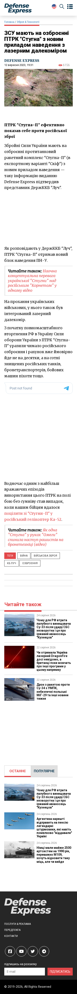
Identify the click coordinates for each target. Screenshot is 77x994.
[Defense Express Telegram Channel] (44, 951)
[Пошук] (61, 7)
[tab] (17, 771)
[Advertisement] (38, 731)
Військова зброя (45, 555)
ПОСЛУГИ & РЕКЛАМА (17, 923)
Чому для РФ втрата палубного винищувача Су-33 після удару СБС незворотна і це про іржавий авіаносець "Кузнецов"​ (54, 628)
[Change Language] (54, 6)
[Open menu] (70, 6)
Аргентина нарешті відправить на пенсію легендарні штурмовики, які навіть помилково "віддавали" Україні (54, 827)
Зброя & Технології (28, 21)
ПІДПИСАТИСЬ (60, 971)
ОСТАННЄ (17, 771)
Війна (24, 555)
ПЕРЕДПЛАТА (12, 930)
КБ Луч (11, 563)
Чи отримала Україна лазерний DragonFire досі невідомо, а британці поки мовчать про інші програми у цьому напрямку (54, 661)
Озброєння (30, 563)
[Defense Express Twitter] (33, 951)
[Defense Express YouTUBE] (21, 951)
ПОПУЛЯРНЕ (44, 771)
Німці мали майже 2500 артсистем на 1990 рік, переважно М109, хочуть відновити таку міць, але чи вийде (54, 854)
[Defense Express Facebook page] (10, 951)
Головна (9, 21)
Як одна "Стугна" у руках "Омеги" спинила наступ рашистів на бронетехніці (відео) (35, 537)
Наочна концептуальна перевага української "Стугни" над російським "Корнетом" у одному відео (32, 280)
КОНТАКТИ (11, 936)
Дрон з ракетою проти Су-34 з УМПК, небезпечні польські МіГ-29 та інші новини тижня (53, 691)
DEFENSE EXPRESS (21, 60)
